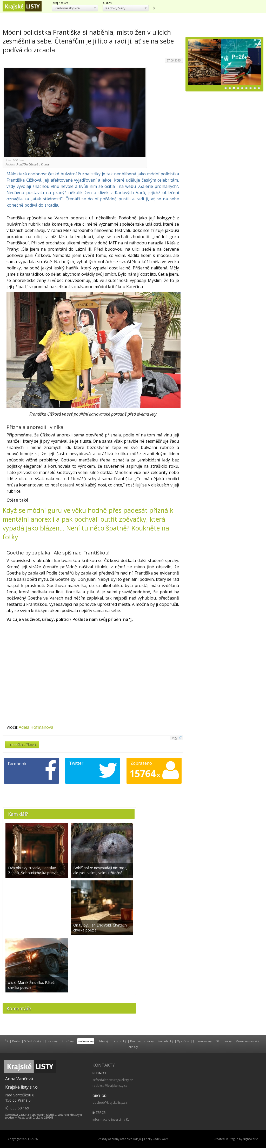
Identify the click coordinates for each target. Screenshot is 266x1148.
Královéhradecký (142, 1041)
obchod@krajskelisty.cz (109, 1102)
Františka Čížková (22, 744)
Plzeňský (68, 1041)
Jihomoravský (202, 1041)
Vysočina (183, 1041)
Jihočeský (51, 1041)
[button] (75, 8)
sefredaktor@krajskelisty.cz (112, 1080)
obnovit (154, 8)
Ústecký (103, 1041)
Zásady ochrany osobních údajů (119, 1139)
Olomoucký (224, 1041)
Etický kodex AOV (156, 1139)
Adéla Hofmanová (36, 727)
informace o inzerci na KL (110, 1119)
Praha (16, 1041)
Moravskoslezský (247, 1041)
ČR (6, 1041)
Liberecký (119, 1041)
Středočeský (32, 1041)
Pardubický (165, 1041)
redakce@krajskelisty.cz (109, 1085)
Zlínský (133, 1047)
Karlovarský (86, 1041)
